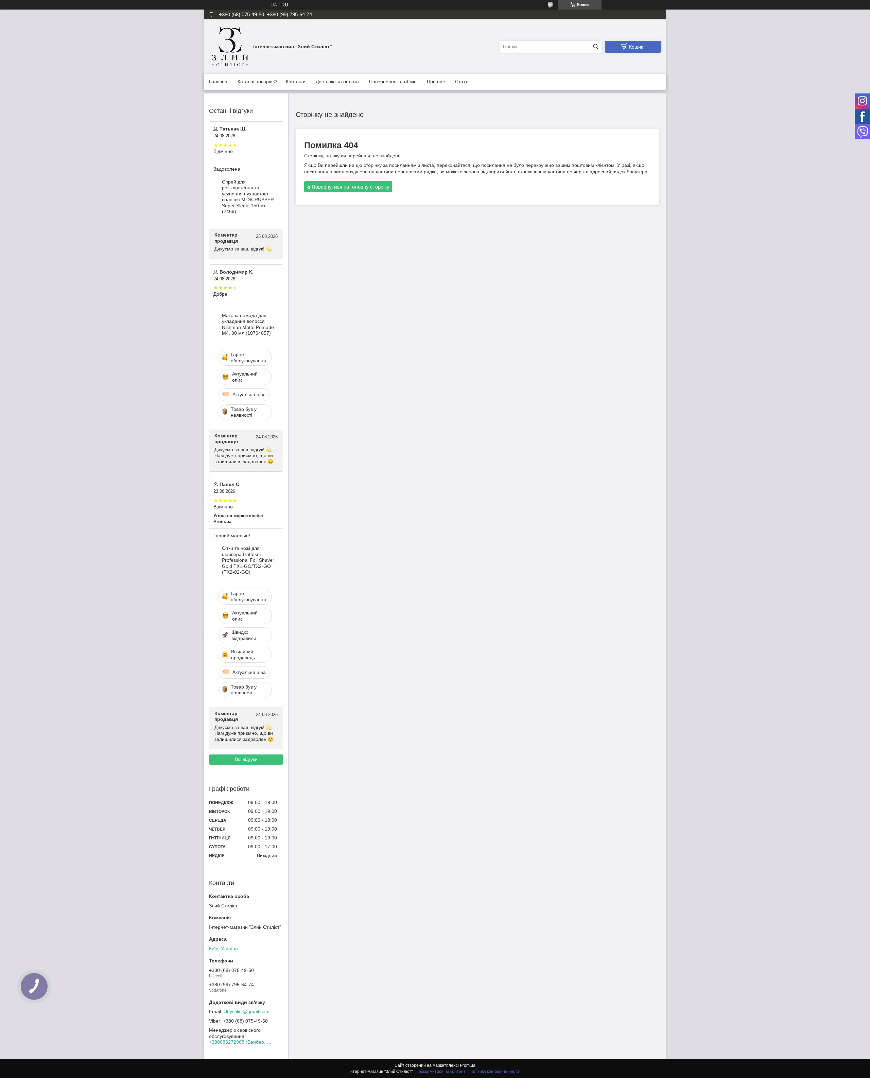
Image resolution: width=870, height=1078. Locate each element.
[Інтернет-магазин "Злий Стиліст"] (229, 46)
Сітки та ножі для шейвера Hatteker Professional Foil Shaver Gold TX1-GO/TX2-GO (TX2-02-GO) (248, 560)
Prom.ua (467, 1065)
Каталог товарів (255, 81)
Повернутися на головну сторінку (350, 187)
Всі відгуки (246, 759)
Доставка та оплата (337, 81)
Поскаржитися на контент (441, 1071)
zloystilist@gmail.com (246, 1011)
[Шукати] (596, 47)
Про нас (436, 81)
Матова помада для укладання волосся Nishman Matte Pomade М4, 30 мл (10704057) (248, 324)
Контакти (296, 81)
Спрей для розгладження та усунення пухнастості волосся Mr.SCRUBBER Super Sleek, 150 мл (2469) (248, 196)
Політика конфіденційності (495, 1071)
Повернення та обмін (393, 81)
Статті (461, 81)
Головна (218, 81)
